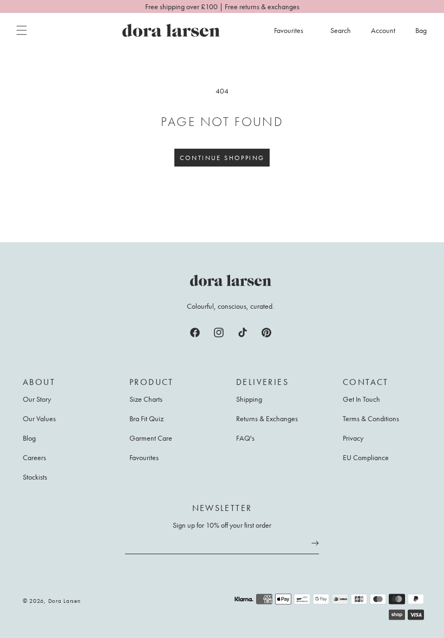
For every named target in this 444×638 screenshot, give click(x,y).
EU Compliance (366, 457)
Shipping (249, 399)
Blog (29, 438)
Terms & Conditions (371, 418)
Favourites (144, 457)
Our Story (37, 399)
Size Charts (145, 399)
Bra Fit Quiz (146, 418)
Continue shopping (222, 158)
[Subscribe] (315, 543)
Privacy (353, 438)
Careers (34, 457)
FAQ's (245, 438)
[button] (21, 30)
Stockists (35, 477)
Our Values (39, 418)
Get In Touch (361, 399)
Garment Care (150, 438)
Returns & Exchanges (267, 418)
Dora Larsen (64, 600)
